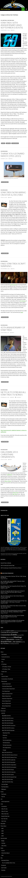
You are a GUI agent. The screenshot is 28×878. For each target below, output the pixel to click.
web (15, 643)
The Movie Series (6, 742)
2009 (2, 833)
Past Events (3, 794)
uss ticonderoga (11, 643)
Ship (2, 857)
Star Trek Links (4, 818)
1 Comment (18, 397)
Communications (24, 630)
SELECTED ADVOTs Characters (8, 725)
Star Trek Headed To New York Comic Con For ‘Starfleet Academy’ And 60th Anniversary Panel (12, 616)
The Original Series (7, 747)
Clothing (3, 843)
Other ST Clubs (4, 811)
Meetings (5, 20)
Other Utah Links (4, 813)
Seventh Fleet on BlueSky (6, 563)
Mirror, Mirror (8, 481)
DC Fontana (23, 300)
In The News (4, 664)
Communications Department (8, 688)
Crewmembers (6, 635)
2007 (2, 828)
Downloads (3, 710)
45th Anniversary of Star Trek (13, 328)
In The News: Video (6, 669)
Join (1, 799)
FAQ (2, 661)
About (2, 652)
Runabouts (3, 865)
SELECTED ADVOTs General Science (9, 754)
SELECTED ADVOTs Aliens (7, 720)
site (12, 641)
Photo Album (3, 826)
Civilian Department (6, 683)
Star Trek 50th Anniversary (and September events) (12, 25)
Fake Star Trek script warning (13, 264)
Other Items (3, 845)
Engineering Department (7, 693)
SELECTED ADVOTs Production (8, 772)
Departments (4, 681)
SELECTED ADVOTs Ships (7, 779)
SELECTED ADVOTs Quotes (8, 774)
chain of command (17, 630)
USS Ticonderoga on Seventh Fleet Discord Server (11, 567)
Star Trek (15, 494)
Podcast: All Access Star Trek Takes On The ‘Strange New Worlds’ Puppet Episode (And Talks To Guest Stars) (12, 621)
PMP (2, 855)
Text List (3, 796)
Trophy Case (4, 671)
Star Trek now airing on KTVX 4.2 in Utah (13, 193)
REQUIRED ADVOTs (6, 715)
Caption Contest (10, 630)
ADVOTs (3, 713)
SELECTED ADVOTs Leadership (8, 759)
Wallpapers (3, 789)
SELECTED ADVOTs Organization (9, 764)
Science (21, 639)
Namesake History (5, 860)
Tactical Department (6, 705)
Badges (2, 840)
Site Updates (17, 642)
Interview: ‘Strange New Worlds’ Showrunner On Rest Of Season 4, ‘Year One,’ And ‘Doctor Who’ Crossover (13, 591)
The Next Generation (7, 745)
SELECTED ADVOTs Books (7, 723)
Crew (2, 674)
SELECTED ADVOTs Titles (7, 781)
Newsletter (10, 639)
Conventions (14, 632)
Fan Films (5, 737)
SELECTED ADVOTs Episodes (8, 730)
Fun (1, 20)
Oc (14, 639)
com (21, 630)
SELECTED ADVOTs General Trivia (9, 757)
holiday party (8, 637)
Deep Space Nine (6, 732)
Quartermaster (4, 838)
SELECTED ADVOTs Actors (8, 718)
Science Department (6, 701)
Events (3, 143)
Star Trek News (10, 20)
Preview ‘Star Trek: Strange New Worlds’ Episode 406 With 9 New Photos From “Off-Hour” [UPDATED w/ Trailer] (13, 611)
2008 (2, 830)
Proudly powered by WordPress (6, 876)
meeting (12, 637)
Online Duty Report (5, 853)
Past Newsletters (4, 786)
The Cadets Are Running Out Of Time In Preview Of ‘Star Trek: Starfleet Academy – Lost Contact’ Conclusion (14, 601)
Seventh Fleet (6, 642)
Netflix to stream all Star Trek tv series (13, 393)
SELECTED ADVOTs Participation (9, 767)
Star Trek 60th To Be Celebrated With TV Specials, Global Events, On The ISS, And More (13, 582)
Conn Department (6, 691)
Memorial (3, 708)
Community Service (5, 632)
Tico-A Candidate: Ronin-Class (8, 862)
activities (4, 630)
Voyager (4, 750)
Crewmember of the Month (7, 678)
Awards (3, 850)
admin (13, 30)
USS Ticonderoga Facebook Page (7, 565)
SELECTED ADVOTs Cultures (8, 728)
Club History (4, 654)
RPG (19, 639)
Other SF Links (4, 808)
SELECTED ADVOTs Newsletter (8, 762)
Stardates (3, 870)
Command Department (7, 686)
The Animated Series (7, 740)
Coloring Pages (4, 784)
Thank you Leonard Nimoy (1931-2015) (12, 154)
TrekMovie (9, 474)
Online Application (5, 801)
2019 (1, 630)
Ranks (2, 848)
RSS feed (15, 554)
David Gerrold (13, 284)
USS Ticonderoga (5, 9)
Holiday (3, 637)
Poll (16, 639)
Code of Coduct (4, 676)
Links (2, 804)
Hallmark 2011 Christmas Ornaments (9, 454)
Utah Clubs (3, 821)
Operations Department (7, 698)
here (22, 312)
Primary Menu (26, 9)
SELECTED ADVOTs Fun (7, 752)
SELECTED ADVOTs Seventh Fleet (9, 777)
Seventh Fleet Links (5, 816)
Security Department (6, 703)
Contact (3, 659)
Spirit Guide (3, 867)
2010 (2, 835)
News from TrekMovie (7, 573)
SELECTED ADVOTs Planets (8, 769)
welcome (17, 643)
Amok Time (15, 492)
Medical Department (6, 696)
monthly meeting (3, 639)
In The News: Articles (6, 666)
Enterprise (5, 735)
